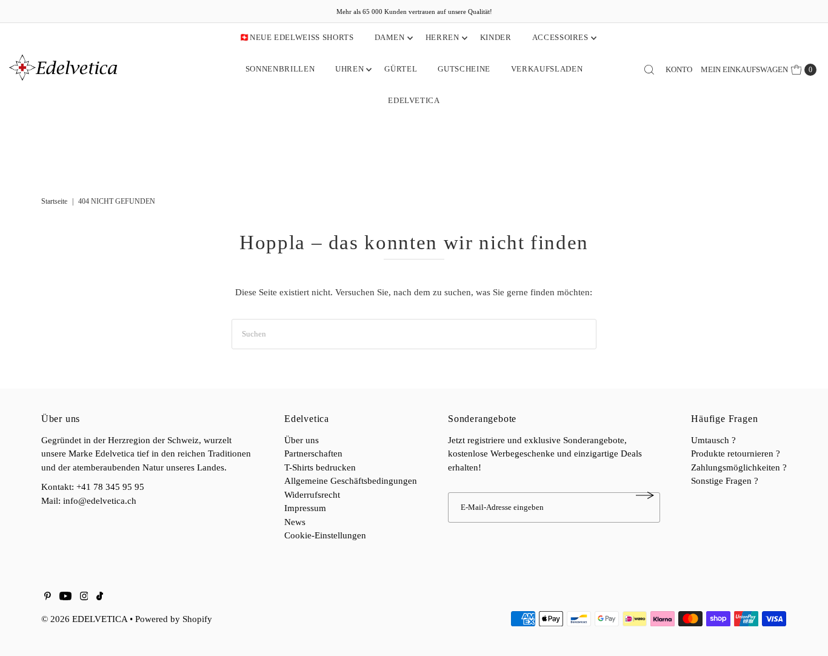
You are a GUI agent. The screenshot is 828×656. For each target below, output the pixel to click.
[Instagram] (84, 597)
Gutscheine (464, 68)
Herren (442, 37)
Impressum (305, 508)
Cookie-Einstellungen (325, 535)
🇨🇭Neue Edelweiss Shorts (296, 37)
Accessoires (560, 37)
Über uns (301, 440)
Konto (679, 69)
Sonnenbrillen (280, 68)
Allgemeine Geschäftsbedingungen (350, 481)
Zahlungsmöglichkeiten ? (739, 467)
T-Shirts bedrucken (320, 467)
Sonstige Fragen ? (724, 481)
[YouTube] (65, 597)
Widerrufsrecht (312, 495)
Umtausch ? (713, 440)
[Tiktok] (99, 597)
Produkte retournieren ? (735, 453)
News (294, 522)
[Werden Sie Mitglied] (645, 495)
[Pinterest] (47, 597)
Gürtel (400, 68)
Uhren (349, 68)
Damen (390, 37)
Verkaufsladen (547, 68)
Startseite (54, 201)
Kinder (496, 37)
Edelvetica (414, 100)
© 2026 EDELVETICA (84, 619)
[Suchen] (649, 70)
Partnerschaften (313, 453)
